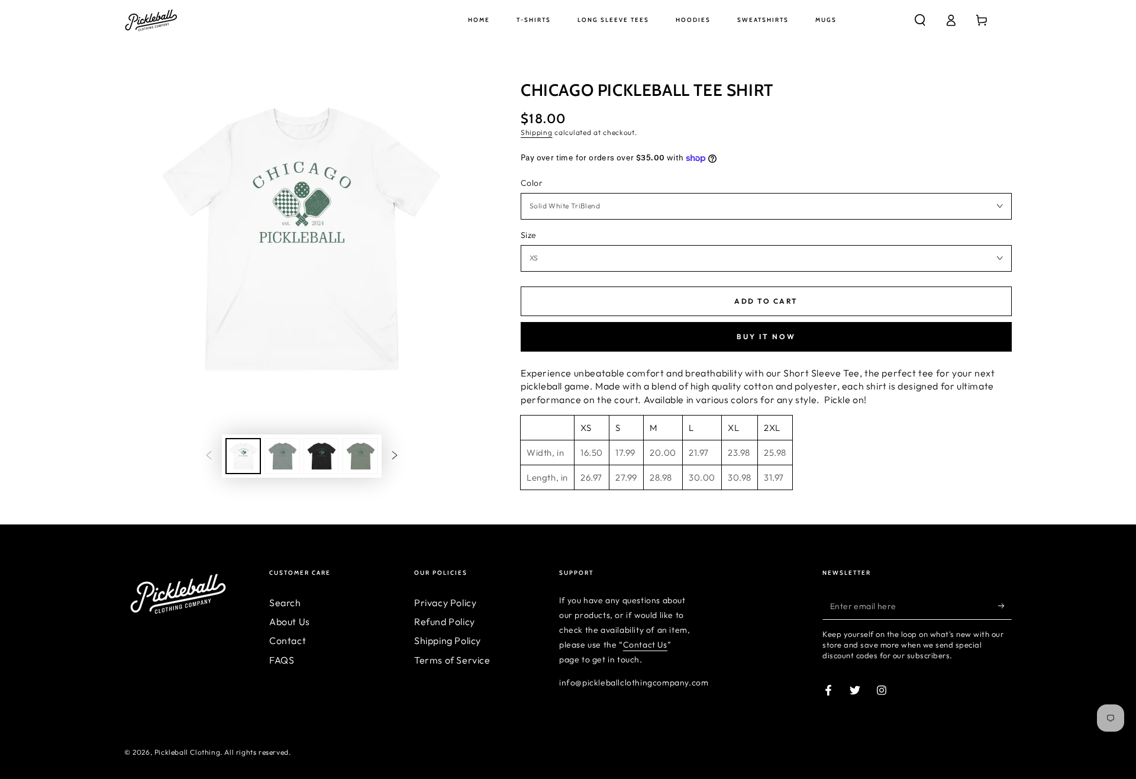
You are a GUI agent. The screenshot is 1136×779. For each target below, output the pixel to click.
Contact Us (645, 644)
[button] (920, 20)
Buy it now (766, 336)
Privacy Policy (445, 603)
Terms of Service (452, 660)
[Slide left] (209, 456)
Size (529, 235)
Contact (287, 640)
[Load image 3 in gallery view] (321, 456)
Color (532, 183)
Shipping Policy (447, 640)
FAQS (281, 660)
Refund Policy (444, 621)
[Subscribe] (1005, 606)
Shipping (537, 132)
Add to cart (766, 301)
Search (285, 603)
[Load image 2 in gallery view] (282, 456)
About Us (289, 621)
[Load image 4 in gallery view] (360, 456)
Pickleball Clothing (187, 752)
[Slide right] (395, 456)
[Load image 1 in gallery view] (243, 456)
